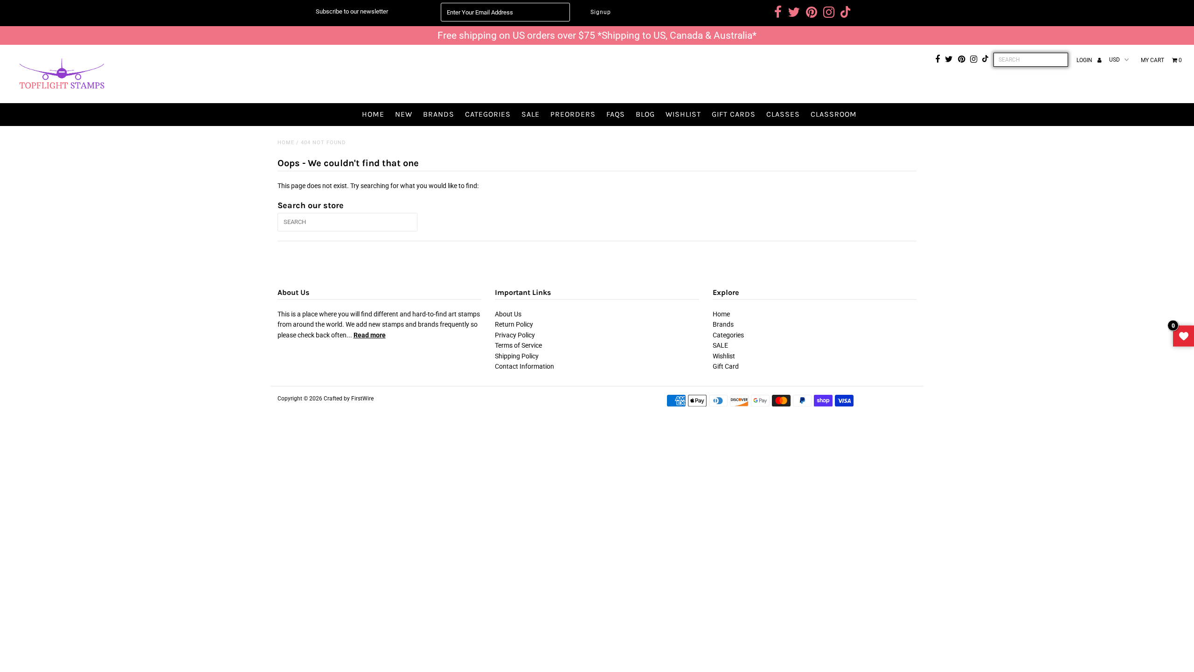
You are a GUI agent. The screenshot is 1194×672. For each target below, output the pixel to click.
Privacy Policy (515, 335)
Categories (488, 114)
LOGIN (1085, 60)
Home (373, 114)
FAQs (615, 114)
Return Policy (514, 324)
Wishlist (683, 114)
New (403, 114)
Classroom (834, 114)
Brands (438, 114)
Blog (645, 114)
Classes (783, 114)
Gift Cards (734, 114)
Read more (370, 335)
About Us (508, 314)
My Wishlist (1183, 336)
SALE (530, 114)
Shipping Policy (517, 356)
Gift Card (726, 366)
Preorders (573, 114)
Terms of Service (518, 345)
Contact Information (524, 366)
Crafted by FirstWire (349, 398)
